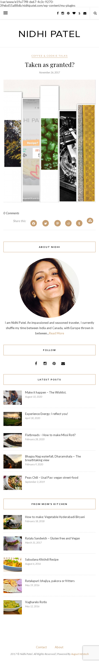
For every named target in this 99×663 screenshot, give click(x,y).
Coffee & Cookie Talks (50, 55)
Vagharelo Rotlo (36, 602)
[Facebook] (57, 13)
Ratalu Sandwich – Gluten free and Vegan (52, 538)
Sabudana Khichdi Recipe (41, 559)
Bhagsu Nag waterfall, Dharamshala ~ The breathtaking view (53, 458)
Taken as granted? (49, 65)
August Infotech (80, 654)
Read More (56, 333)
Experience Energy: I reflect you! (46, 414)
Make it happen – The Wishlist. (45, 392)
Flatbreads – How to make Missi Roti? (50, 435)
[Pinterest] (68, 13)
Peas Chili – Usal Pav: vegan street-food (51, 477)
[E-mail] (84, 13)
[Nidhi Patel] (49, 36)
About (59, 647)
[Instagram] (62, 13)
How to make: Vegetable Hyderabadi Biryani (55, 517)
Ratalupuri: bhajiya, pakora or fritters (50, 581)
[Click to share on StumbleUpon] (90, 221)
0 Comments (11, 213)
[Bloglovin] (74, 13)
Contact (41, 647)
